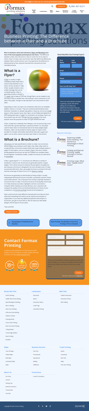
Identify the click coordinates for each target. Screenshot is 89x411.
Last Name (74, 61)
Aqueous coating (37, 171)
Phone (62, 78)
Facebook (39, 406)
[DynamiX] (80, 406)
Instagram (50, 406)
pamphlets (9, 157)
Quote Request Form (23, 255)
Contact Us (61, 6)
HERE (30, 2)
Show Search (52, 6)
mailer (23, 115)
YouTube (46, 406)
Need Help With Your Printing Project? (71, 54)
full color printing (33, 117)
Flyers (33, 53)
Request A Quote (11, 212)
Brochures (42, 53)
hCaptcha (78, 121)
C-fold (32, 150)
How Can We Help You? (68, 86)
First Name (62, 61)
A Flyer (6, 80)
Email (62, 71)
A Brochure (8, 144)
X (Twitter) (42, 406)
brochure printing (20, 190)
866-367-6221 (78, 6)
